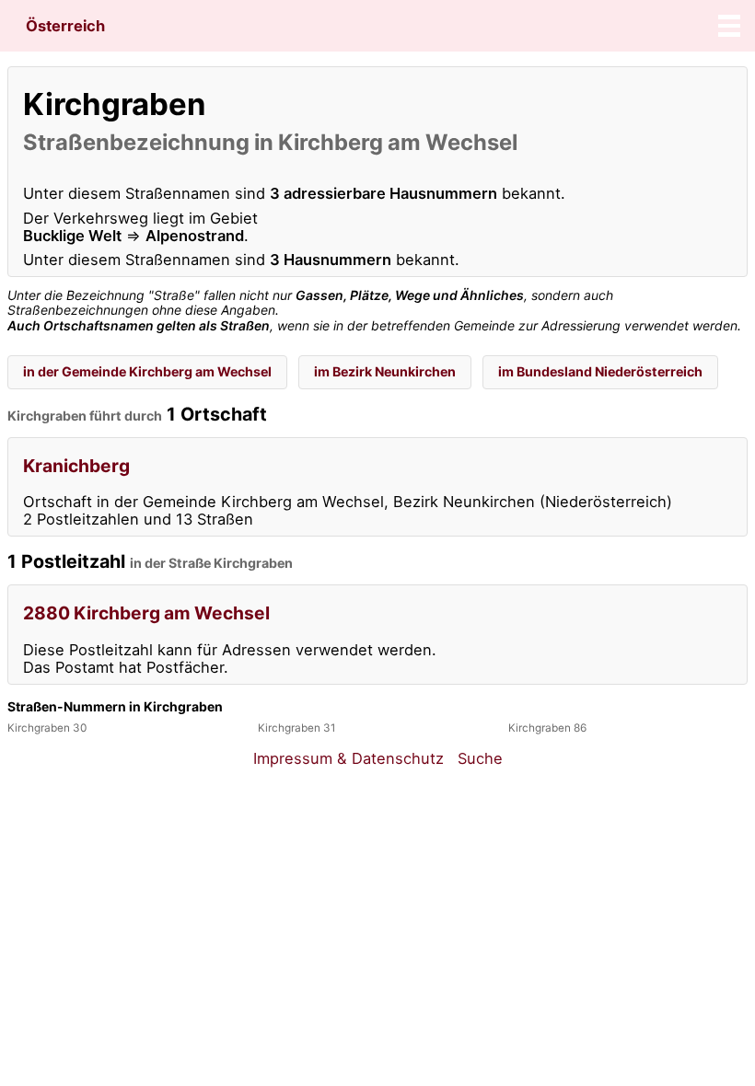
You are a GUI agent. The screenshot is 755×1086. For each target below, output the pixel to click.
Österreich (65, 26)
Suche (480, 758)
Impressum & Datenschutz (348, 758)
